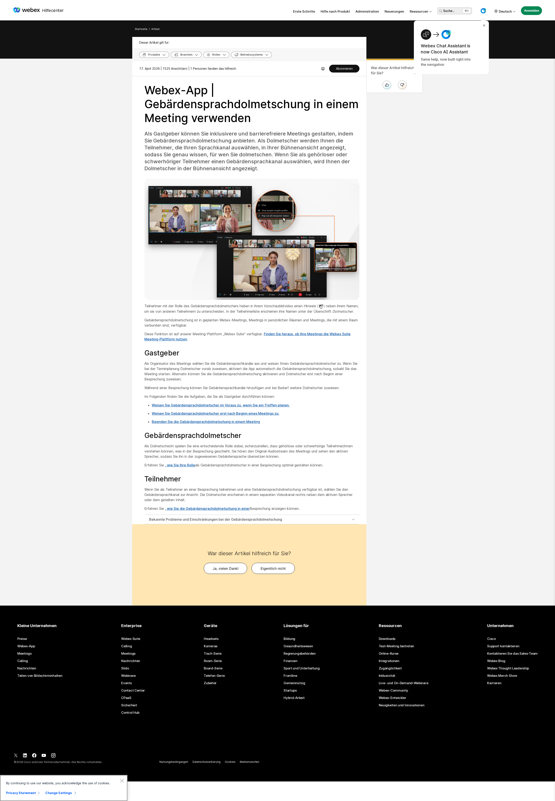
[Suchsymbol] (440, 11)
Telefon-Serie (214, 675)
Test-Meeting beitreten (396, 646)
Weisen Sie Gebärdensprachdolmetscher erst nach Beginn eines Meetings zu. (215, 413)
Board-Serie (213, 668)
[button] (483, 11)
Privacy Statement (21, 793)
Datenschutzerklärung (206, 761)
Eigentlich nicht (273, 568)
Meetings (24, 653)
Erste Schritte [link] (304, 11)
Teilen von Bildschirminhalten (39, 675)
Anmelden (531, 10)
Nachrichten (26, 668)
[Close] (122, 780)
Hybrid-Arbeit (294, 697)
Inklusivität (387, 675)
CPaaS (126, 697)
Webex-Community (393, 690)
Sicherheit (129, 705)
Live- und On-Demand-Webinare (403, 683)
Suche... (448, 11)
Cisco (491, 638)
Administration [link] (367, 11)
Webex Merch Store (502, 675)
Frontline (290, 675)
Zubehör (210, 683)
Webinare (128, 675)
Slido (125, 668)
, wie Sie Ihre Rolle (180, 465)
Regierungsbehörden (300, 653)
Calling (22, 660)
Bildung (289, 638)
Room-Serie (213, 660)
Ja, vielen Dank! (225, 568)
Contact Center (133, 690)
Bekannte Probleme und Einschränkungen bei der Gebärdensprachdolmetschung (215, 519)
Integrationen (389, 660)
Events (126, 683)
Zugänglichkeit (390, 668)
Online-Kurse (388, 653)
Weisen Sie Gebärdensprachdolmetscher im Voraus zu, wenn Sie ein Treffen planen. (221, 405)
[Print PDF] (322, 69)
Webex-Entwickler (392, 697)
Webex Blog (496, 660)
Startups (290, 690)
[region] (63, 788)
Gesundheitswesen (298, 646)
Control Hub (130, 712)
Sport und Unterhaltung (302, 668)
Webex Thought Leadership (508, 668)
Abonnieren (344, 68)
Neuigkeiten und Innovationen (401, 705)
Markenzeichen (249, 761)
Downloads (387, 638)
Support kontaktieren (503, 646)
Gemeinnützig (294, 683)
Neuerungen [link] (394, 11)
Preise (22, 638)
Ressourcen (419, 11)
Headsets (211, 638)
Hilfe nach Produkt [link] (335, 11)
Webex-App (26, 646)
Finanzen (290, 660)
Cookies (230, 761)
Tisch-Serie (213, 653)
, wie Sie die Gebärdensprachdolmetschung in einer (207, 508)
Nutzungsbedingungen (173, 761)
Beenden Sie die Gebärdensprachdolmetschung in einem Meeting (206, 421)
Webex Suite (130, 638)
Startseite (141, 29)
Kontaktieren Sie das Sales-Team (512, 653)
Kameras (210, 646)
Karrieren (494, 683)
